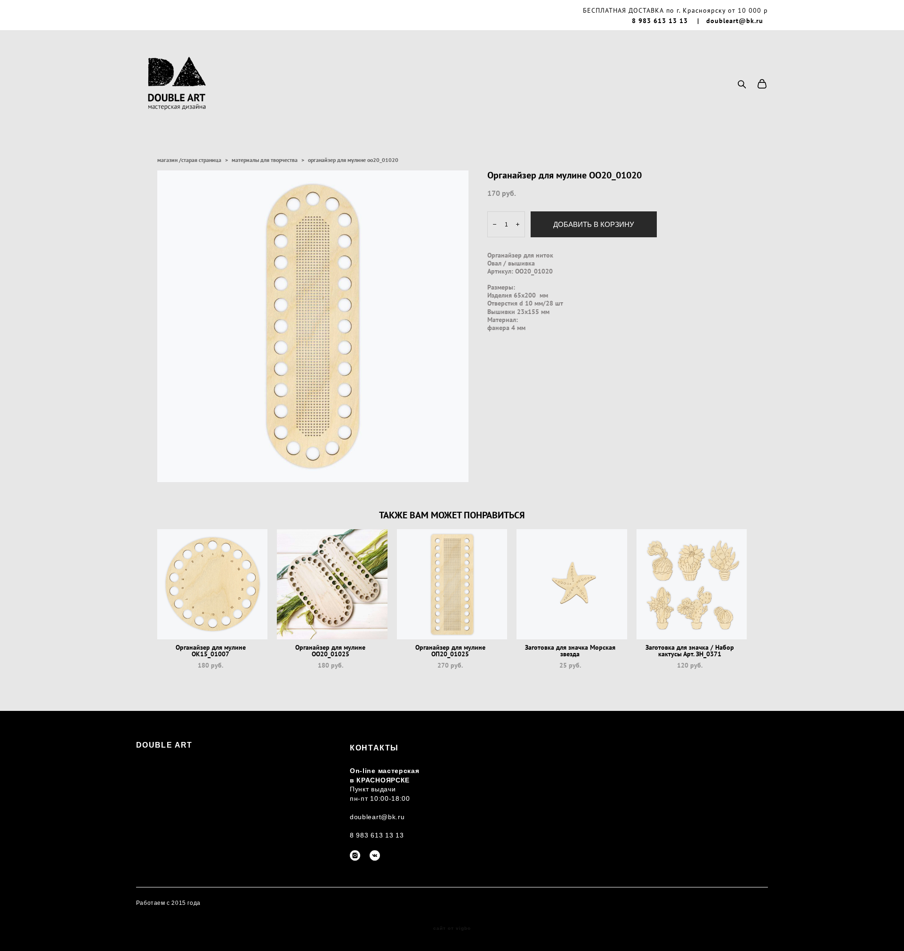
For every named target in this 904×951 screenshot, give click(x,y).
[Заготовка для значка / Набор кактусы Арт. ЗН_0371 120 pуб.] (692, 584)
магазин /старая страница (189, 160)
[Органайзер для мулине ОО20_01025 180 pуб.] (332, 584)
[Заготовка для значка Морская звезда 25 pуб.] (572, 584)
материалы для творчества (265, 160)
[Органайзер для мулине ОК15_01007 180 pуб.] (212, 584)
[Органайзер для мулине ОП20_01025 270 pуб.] (452, 584)
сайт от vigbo (452, 928)
